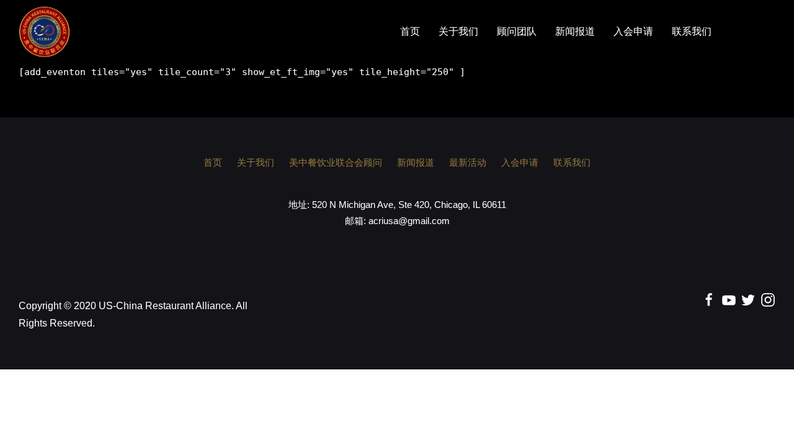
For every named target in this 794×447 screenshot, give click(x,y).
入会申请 (633, 31)
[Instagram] (768, 299)
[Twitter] (748, 299)
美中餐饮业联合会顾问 (335, 162)
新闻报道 (575, 31)
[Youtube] (728, 299)
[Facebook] (709, 299)
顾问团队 (517, 31)
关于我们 (458, 31)
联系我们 (691, 31)
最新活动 (467, 162)
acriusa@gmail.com (409, 220)
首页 (410, 31)
